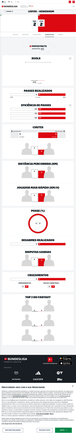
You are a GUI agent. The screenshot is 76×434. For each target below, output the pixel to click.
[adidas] (38, 373)
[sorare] (38, 379)
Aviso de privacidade (42, 413)
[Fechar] (73, 386)
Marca (51, 413)
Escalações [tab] (37, 34)
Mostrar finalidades (13, 430)
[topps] (60, 379)
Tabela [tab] (60, 34)
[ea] (60, 373)
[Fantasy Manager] (73, 1)
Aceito (62, 430)
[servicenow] (16, 379)
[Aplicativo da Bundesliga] (70, 1)
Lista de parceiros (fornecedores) (12, 423)
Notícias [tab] (25, 34)
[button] (73, 6)
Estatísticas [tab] (49, 34)
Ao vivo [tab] (15, 34)
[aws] (16, 372)
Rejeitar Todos (44, 430)
